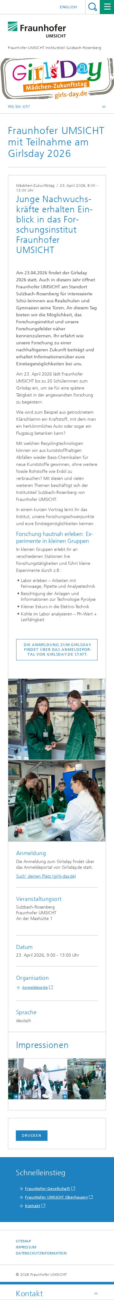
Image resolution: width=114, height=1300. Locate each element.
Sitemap (23, 1241)
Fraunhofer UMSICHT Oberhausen (56, 1197)
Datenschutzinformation (41, 1253)
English (68, 7)
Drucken (31, 1135)
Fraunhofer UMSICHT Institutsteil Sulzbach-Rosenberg (54, 48)
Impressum (26, 1247)
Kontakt (32, 1206)
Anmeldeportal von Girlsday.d (59, 652)
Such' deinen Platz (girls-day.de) (46, 876)
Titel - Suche (93, 7)
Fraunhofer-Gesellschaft (47, 1188)
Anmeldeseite (35, 987)
